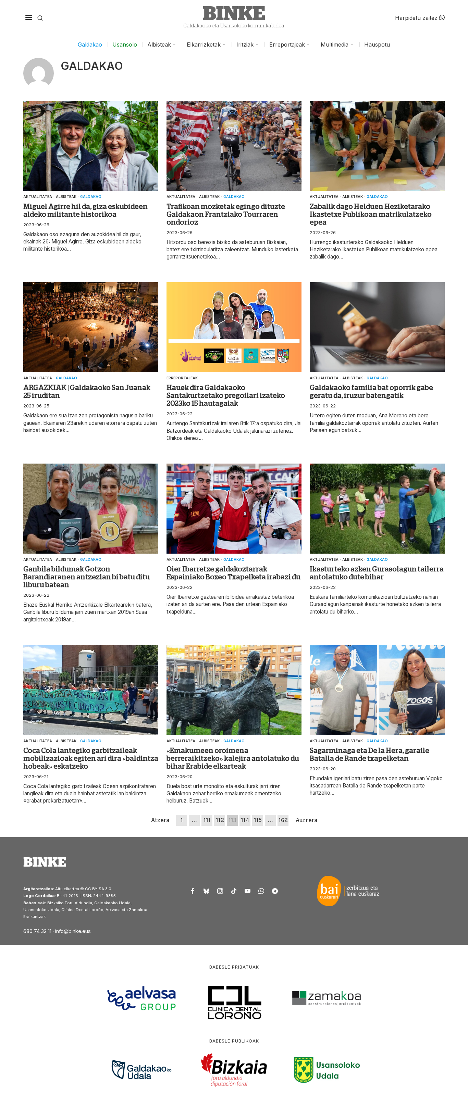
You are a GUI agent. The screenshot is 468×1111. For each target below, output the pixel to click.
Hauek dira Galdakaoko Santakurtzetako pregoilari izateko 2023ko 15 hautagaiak (226, 395)
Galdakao (90, 196)
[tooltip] (192, 890)
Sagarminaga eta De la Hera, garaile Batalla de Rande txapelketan (369, 754)
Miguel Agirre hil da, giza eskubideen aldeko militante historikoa (85, 210)
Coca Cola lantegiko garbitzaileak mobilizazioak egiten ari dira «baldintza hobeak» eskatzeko (90, 758)
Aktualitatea (37, 196)
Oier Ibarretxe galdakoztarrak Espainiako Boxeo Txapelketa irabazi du (233, 573)
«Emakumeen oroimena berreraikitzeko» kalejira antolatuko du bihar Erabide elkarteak (233, 758)
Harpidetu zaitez (417, 17)
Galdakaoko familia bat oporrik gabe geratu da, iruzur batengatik (371, 391)
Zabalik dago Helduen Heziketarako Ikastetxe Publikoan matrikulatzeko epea (371, 214)
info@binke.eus (73, 931)
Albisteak (66, 196)
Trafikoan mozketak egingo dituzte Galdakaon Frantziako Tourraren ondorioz (226, 214)
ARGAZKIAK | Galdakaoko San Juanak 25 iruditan (86, 391)
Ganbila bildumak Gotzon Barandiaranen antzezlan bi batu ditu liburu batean (86, 577)
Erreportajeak (182, 378)
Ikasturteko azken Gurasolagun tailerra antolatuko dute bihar (377, 573)
